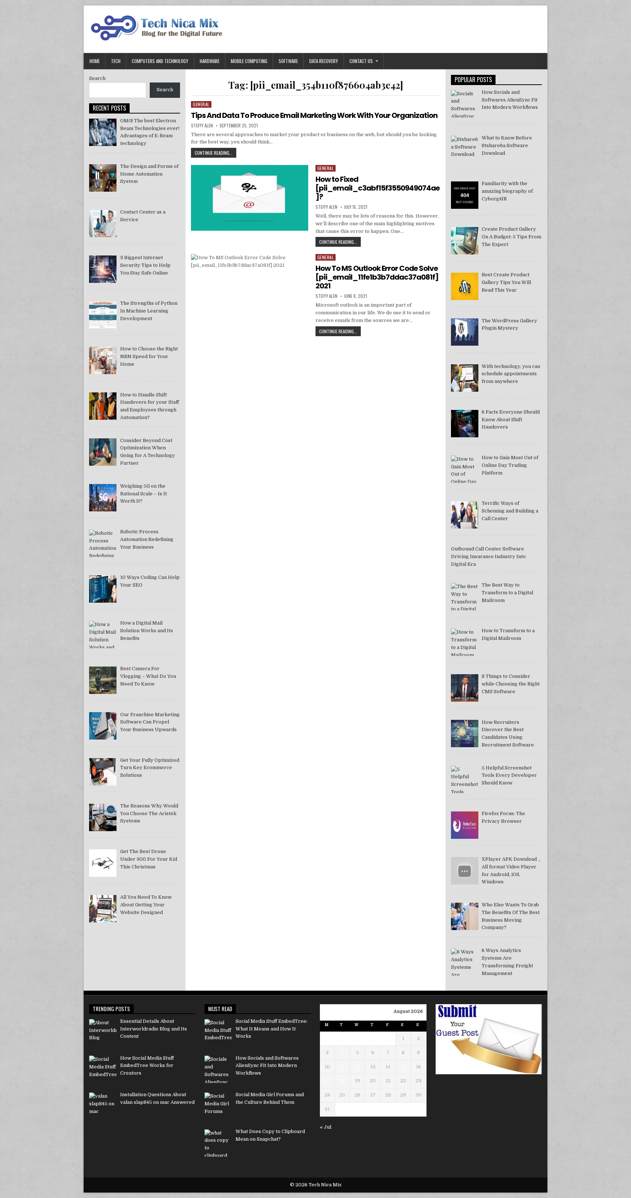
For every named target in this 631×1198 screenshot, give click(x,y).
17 (327, 1080)
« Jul (325, 1127)
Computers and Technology (160, 61)
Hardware (209, 61)
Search (97, 78)
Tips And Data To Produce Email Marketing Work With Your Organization (314, 115)
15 (403, 1067)
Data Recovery (323, 61)
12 (357, 1067)
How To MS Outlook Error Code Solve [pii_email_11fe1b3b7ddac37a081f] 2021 (377, 277)
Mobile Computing (249, 61)
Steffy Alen (202, 125)
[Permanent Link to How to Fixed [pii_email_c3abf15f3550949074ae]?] (249, 198)
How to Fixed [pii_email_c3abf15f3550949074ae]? (378, 188)
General (201, 104)
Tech (116, 61)
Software (288, 61)
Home (94, 61)
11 (342, 1067)
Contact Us (361, 61)
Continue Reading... (215, 153)
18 (342, 1080)
